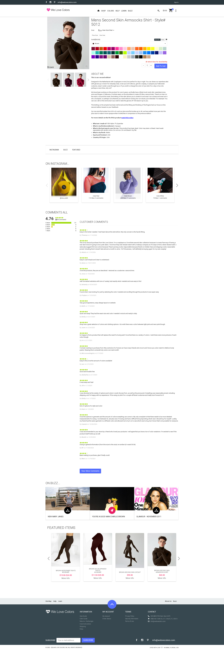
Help (54, 601)
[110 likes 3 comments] (95, 185)
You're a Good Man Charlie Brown (108, 516)
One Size (102, 35)
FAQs (81, 629)
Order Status (106, 619)
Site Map (48, 601)
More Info (66, 578)
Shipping (83, 626)
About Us (168, 601)
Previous (48, 80)
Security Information (131, 619)
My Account (106, 616)
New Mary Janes (55, 516)
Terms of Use (129, 621)
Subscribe (50, 640)
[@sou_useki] (63, 185)
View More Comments (90, 471)
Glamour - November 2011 (148, 516)
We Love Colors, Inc (61, 647)
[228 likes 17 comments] (128, 185)
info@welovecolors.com (67, 2)
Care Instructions (85, 624)
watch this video (127, 118)
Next (88, 80)
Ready (162, 39)
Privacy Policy (129, 616)
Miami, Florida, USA (171, 647)
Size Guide (83, 616)
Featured (76, 150)
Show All (157, 39)
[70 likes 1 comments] (160, 185)
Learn (60, 601)
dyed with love (155, 647)
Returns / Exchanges (86, 621)
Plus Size (95, 35)
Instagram (54, 150)
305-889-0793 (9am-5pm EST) (160, 616)
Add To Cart (161, 66)
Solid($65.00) (95, 39)
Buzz (65, 150)
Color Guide (83, 619)
